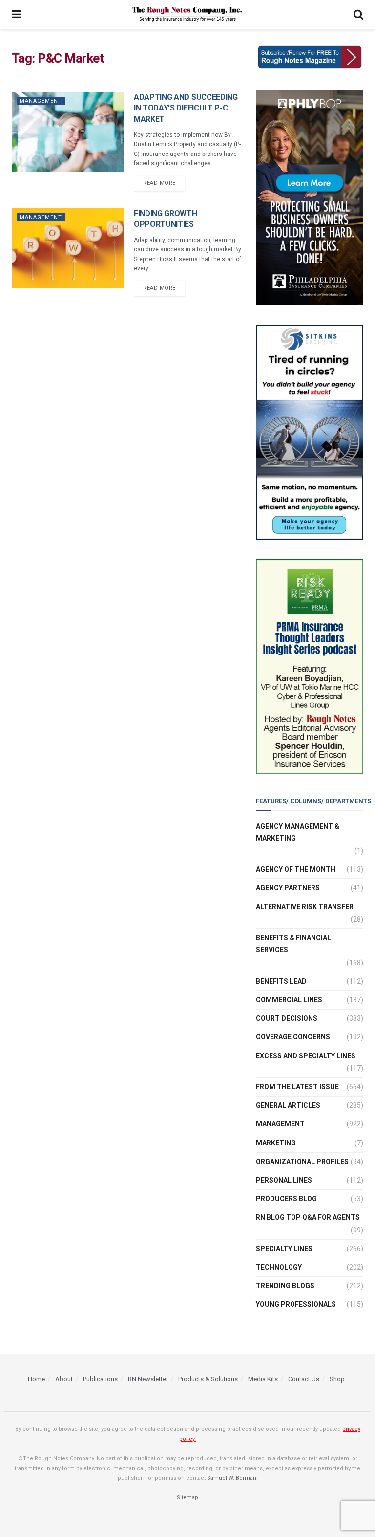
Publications (100, 1379)
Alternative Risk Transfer (305, 907)
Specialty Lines (284, 1248)
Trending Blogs (285, 1286)
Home (36, 1379)
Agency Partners (288, 888)
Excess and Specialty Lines (305, 1056)
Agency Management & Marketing (297, 832)
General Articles (288, 1105)
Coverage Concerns (293, 1037)
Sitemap (187, 1497)
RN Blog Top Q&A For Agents (308, 1217)
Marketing (276, 1143)
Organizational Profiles (302, 1161)
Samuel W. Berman (231, 1478)
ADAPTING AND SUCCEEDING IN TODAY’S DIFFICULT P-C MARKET (186, 108)
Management (41, 101)
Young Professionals (296, 1304)
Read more (159, 183)
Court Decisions (286, 1018)
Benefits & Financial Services (293, 944)
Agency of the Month (295, 869)
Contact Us (303, 1379)
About (64, 1379)
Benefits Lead (281, 981)
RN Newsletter (148, 1379)
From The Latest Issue (297, 1087)
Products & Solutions (208, 1379)
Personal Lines (284, 1180)
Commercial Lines (289, 1000)
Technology (279, 1267)
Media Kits (263, 1379)
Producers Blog (286, 1199)
